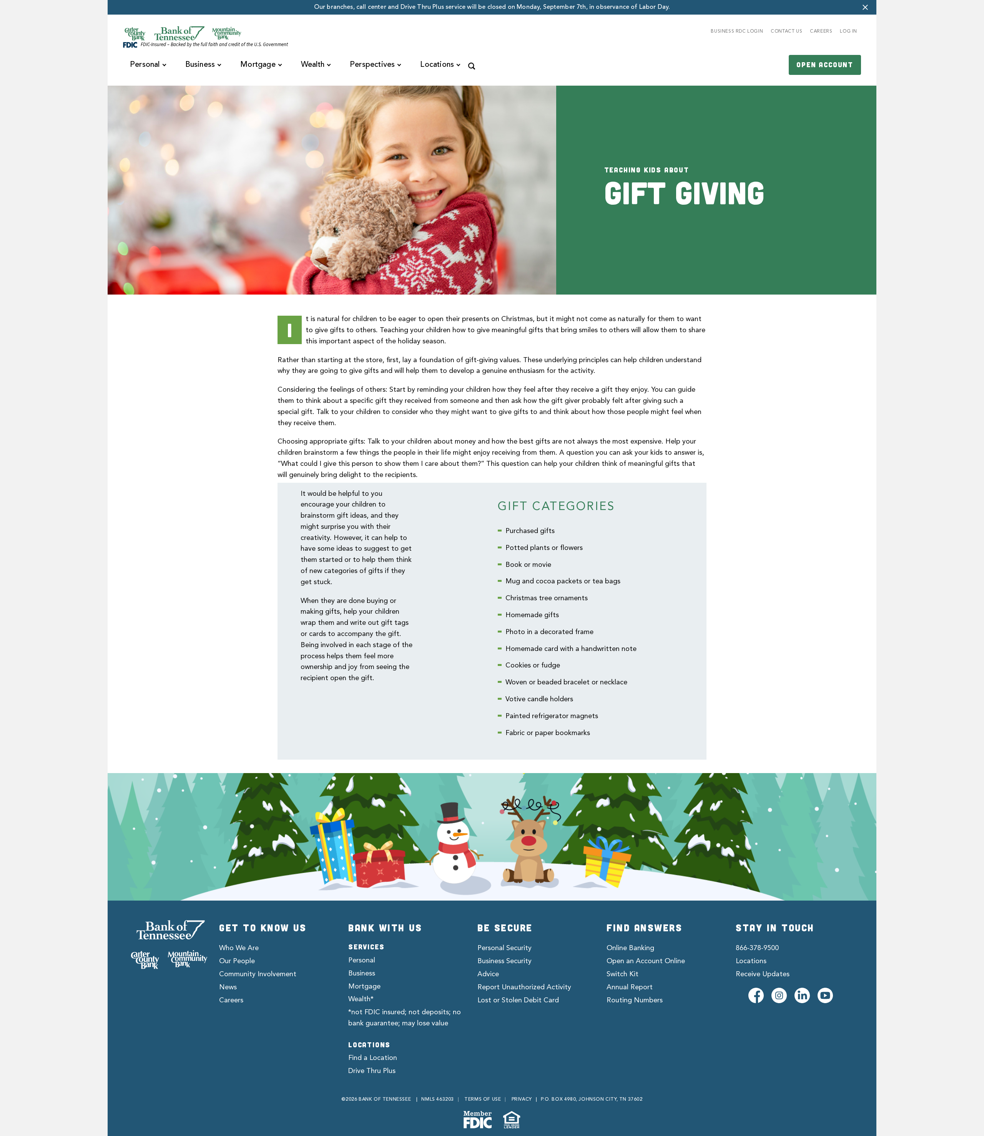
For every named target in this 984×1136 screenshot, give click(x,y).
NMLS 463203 (437, 1099)
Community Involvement (257, 974)
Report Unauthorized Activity (524, 987)
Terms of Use (482, 1099)
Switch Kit (622, 974)
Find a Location (372, 1058)
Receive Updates (763, 974)
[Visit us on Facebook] (756, 995)
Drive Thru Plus (372, 1071)
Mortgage (364, 986)
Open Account (824, 64)
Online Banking (630, 948)
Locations (751, 961)
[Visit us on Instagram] (779, 995)
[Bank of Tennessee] (169, 944)
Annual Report (630, 987)
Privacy (522, 1099)
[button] (865, 7)
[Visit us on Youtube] (825, 995)
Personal (361, 960)
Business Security (504, 961)
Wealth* (361, 999)
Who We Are (239, 948)
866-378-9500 (757, 948)
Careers (231, 1000)
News (228, 987)
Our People (237, 961)
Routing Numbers (635, 1000)
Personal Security (504, 948)
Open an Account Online (646, 961)
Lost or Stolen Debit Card (518, 1000)
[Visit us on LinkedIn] (802, 995)
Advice (488, 974)
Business (361, 973)
